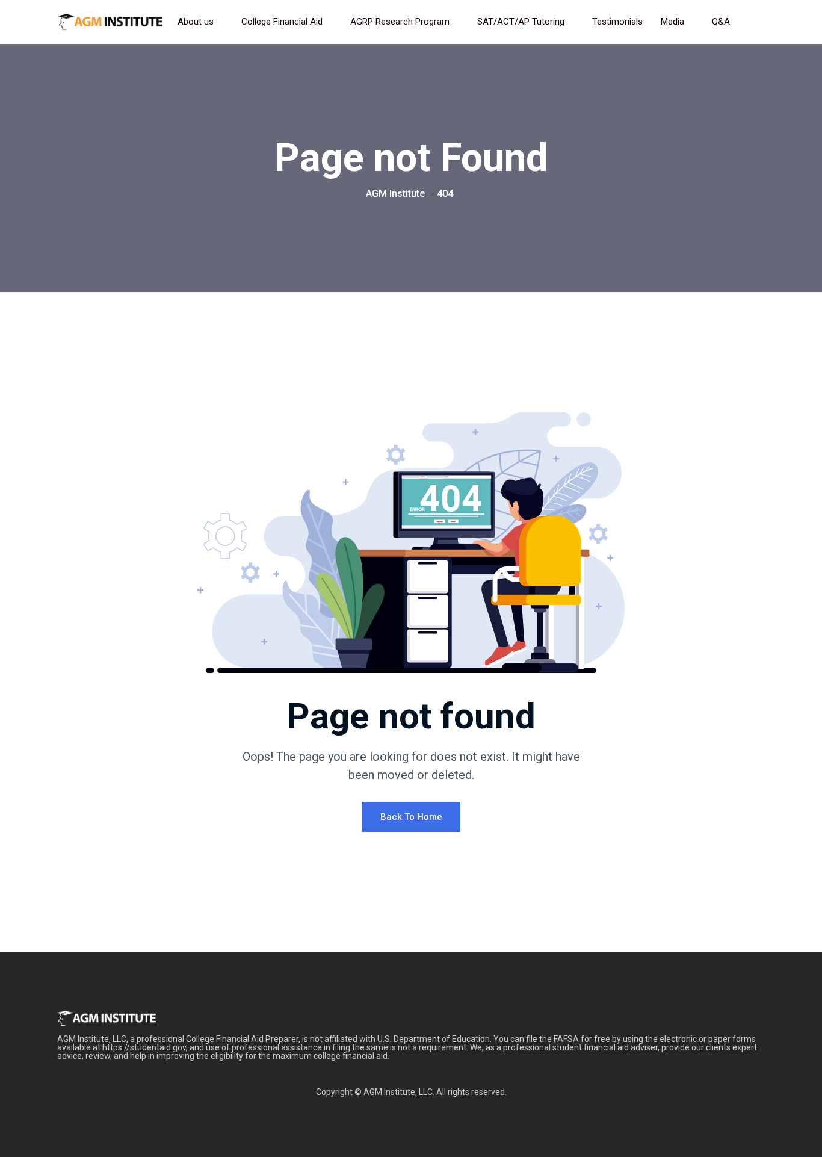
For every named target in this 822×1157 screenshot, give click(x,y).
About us (196, 21)
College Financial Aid (282, 21)
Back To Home (411, 816)
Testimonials (617, 21)
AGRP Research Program (400, 21)
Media (672, 21)
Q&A (721, 21)
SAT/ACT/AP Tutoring (520, 21)
